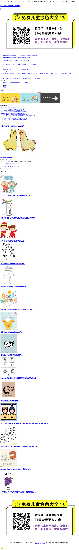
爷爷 (17, 69)
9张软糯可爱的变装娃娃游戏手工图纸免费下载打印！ (12, 107)
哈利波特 (46, 73)
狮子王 (59, 73)
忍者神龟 (42, 73)
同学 (11, 69)
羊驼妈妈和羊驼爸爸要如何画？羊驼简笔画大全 (14, 163)
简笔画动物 (13, 55)
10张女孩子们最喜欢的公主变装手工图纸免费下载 (11, 110)
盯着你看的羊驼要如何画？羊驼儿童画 (12, 166)
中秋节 (13, 64)
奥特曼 (12, 73)
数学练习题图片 (20, 57)
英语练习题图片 (27, 57)
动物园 (38, 78)
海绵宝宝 (20, 73)
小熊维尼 (24, 73)
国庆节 (16, 64)
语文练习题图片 (13, 57)
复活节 (25, 64)
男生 (6, 69)
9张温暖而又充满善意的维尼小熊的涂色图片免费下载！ (12, 113)
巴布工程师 (37, 73)
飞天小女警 (50, 73)
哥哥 (24, 69)
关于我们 (5, 86)
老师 (8, 69)
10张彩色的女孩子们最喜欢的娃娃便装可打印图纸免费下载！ (13, 111)
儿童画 (13, 82)
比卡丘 (16, 73)
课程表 (26, 82)
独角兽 (74, 73)
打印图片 (2, 168)
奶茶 (4, 82)
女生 (4, 69)
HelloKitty (70, 73)
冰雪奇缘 (63, 73)
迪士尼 (66, 73)
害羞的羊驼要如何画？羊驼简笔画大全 (13, 126)
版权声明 (7, 85)
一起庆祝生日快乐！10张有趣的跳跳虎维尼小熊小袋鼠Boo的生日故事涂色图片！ (18, 115)
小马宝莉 (55, 73)
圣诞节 (32, 64)
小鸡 (34, 78)
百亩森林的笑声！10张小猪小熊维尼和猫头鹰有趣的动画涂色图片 (14, 119)
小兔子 (20, 78)
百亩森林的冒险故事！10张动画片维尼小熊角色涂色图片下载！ (14, 114)
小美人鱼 (32, 73)
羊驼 (5, 157)
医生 (28, 69)
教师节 (19, 64)
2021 (4, 64)
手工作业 (27, 60)
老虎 (29, 78)
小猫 (4, 78)
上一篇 (6, 168)
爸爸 (15, 69)
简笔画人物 (8, 55)
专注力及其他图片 (36, 57)
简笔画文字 (24, 55)
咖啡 (6, 82)
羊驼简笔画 (9, 157)
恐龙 (15, 78)
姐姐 (22, 69)
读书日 (35, 64)
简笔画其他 (34, 55)
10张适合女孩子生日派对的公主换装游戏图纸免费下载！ (12, 109)
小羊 (17, 78)
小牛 (11, 78)
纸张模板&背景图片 (13, 60)
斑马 (32, 78)
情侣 (1, 157)
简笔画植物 (19, 55)
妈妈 (13, 69)
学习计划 (22, 82)
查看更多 (2, 121)
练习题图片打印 (6, 57)
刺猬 (13, 78)
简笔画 (4, 55)
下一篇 (9, 168)
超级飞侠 (9, 73)
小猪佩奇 (28, 73)
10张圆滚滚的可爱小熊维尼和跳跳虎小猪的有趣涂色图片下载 (13, 118)
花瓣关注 (39, 92)
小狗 (6, 78)
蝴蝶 (36, 78)
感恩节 (9, 64)
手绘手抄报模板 (21, 60)
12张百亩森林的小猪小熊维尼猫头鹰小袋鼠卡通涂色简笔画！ (13, 117)
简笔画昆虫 (29, 55)
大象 (25, 78)
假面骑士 (5, 73)
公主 (26, 69)
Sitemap (4, 87)
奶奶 (19, 69)
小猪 (23, 78)
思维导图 (18, 82)
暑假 (8, 82)
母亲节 (29, 64)
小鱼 (8, 78)
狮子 (27, 78)
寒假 (11, 82)
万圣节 (22, 64)
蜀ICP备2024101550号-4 (39, 543)
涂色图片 (7, 60)
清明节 (6, 64)
